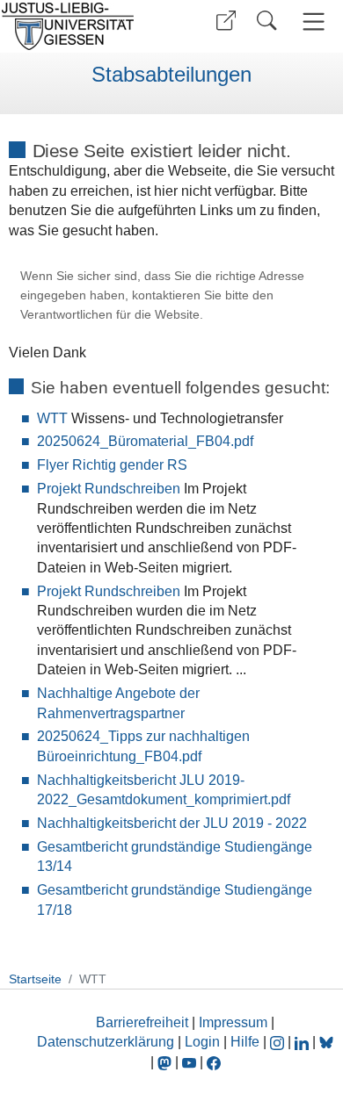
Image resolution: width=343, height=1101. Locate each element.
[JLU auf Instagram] (279, 1041)
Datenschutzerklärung (105, 1041)
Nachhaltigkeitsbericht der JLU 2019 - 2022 (172, 823)
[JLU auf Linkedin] (303, 1041)
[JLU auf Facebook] (214, 1061)
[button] (226, 20)
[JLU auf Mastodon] (166, 1061)
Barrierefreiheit (142, 1022)
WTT (52, 418)
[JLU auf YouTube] (189, 1061)
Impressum (233, 1022)
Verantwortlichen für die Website (110, 314)
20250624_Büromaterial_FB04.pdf (145, 441)
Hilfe (244, 1041)
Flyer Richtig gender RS (112, 464)
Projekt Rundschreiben (108, 488)
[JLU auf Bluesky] (326, 1041)
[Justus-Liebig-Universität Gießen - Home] (83, 26)
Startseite (35, 979)
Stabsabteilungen (171, 74)
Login (204, 1041)
